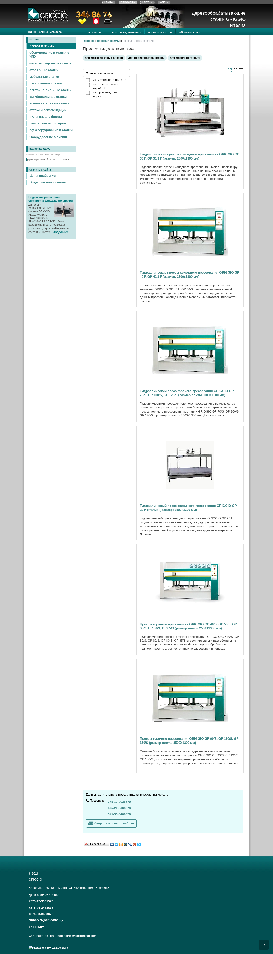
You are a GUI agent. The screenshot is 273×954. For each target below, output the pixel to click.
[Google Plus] (135, 843)
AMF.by (164, 2)
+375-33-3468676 (118, 814)
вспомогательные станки (49, 103)
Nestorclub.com (85, 935)
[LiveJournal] (130, 843)
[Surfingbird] (139, 843)
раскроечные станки (45, 83)
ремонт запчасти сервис (48, 123)
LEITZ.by (147, 2)
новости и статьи (160, 32)
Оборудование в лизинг (48, 137)
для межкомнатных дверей (104, 57)
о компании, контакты (125, 32)
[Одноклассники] (121, 843)
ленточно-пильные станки (50, 90)
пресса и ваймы (42, 46)
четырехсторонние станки (50, 63)
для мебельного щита (185, 57)
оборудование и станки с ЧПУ (49, 54)
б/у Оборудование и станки (51, 130)
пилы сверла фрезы (45, 116)
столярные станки (43, 70)
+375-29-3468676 (118, 808)
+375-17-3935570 (118, 802)
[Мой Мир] (125, 843)
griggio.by (36, 926)
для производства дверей (146, 57)
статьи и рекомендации (47, 110)
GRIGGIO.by (128, 2)
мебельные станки (44, 76)
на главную (94, 32)
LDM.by (108, 2)
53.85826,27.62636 (46, 895)
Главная (88, 40)
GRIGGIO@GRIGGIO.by (46, 920)
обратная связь (190, 32)
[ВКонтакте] (112, 843)
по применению (101, 73)
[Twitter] (116, 843)
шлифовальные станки (48, 96)
